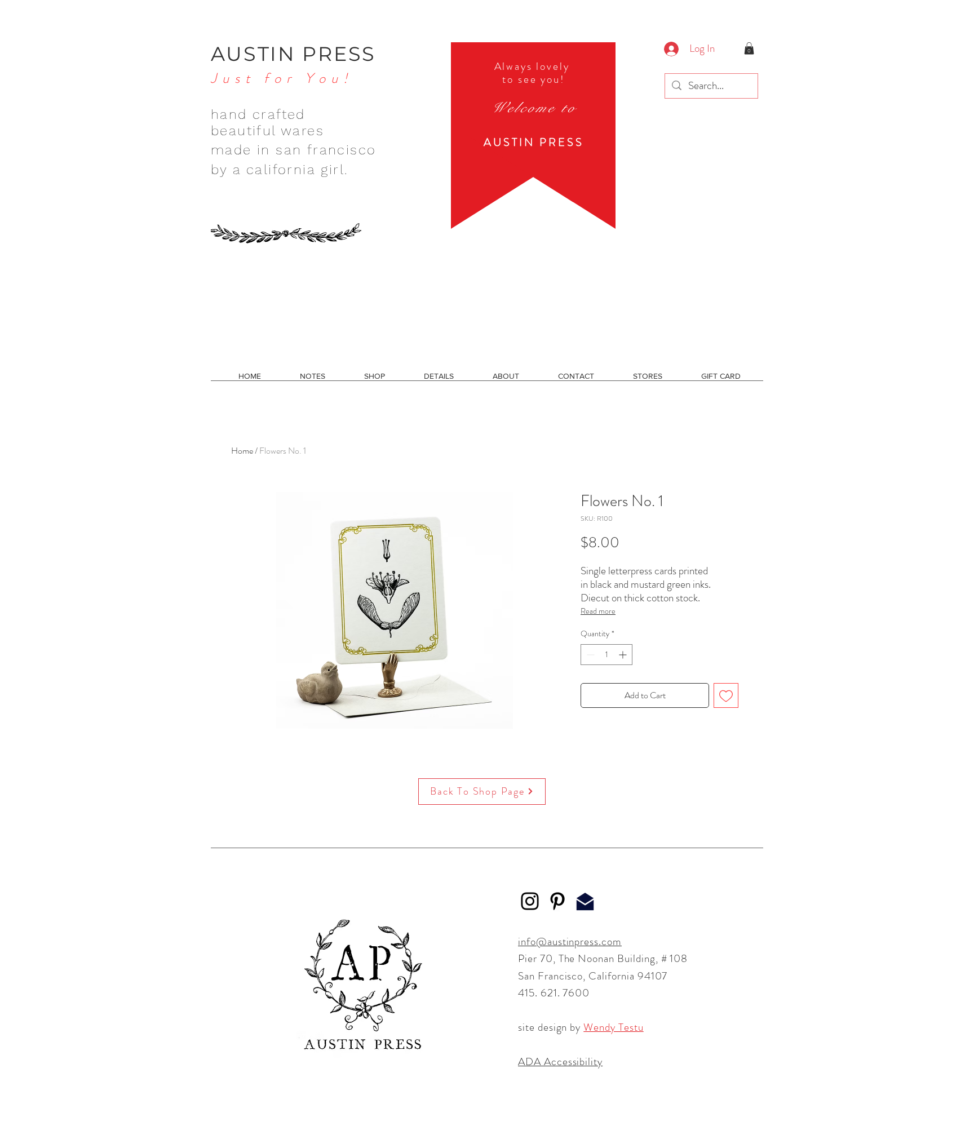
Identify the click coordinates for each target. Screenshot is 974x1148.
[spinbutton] (606, 654)
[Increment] (624, 654)
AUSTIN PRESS (293, 54)
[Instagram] (530, 901)
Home (242, 450)
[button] (749, 48)
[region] (533, 135)
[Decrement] (589, 654)
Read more (598, 611)
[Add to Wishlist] (726, 695)
